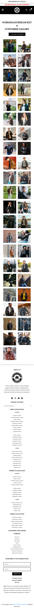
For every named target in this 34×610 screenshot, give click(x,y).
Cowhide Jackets (17, 439)
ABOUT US (17, 370)
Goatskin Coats (17, 459)
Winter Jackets (17, 429)
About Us (17, 537)
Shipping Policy (17, 547)
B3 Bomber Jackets (17, 519)
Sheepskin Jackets (17, 445)
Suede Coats (17, 467)
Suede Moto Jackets (17, 527)
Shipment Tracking (17, 553)
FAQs (17, 543)
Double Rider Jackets (17, 425)
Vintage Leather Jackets (17, 484)
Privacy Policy (17, 545)
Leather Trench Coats (17, 453)
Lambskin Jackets (17, 437)
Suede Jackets (17, 435)
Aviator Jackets (17, 427)
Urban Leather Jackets (19, 604)
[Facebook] (12, 398)
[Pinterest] (22, 398)
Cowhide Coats (17, 461)
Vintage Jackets (17, 431)
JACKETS (17, 412)
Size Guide (17, 541)
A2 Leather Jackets (17, 517)
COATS (17, 448)
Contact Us (17, 539)
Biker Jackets (17, 419)
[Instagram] (15, 398)
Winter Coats (17, 510)
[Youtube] (18, 398)
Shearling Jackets (17, 443)
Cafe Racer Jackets (17, 423)
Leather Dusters (17, 455)
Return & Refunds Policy (17, 549)
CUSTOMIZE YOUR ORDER (17, 530)
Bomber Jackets (17, 415)
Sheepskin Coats (17, 465)
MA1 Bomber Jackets (17, 525)
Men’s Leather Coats (17, 451)
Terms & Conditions (17, 551)
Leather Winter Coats (17, 457)
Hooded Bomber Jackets (17, 417)
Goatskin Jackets (17, 441)
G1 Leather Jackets (17, 523)
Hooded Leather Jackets (17, 421)
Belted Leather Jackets (17, 521)
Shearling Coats (17, 463)
